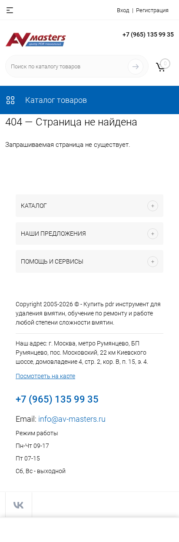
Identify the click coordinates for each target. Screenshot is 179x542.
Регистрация (152, 10)
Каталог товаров (55, 100)
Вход (123, 10)
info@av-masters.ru (72, 418)
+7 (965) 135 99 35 (148, 34)
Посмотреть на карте (45, 376)
